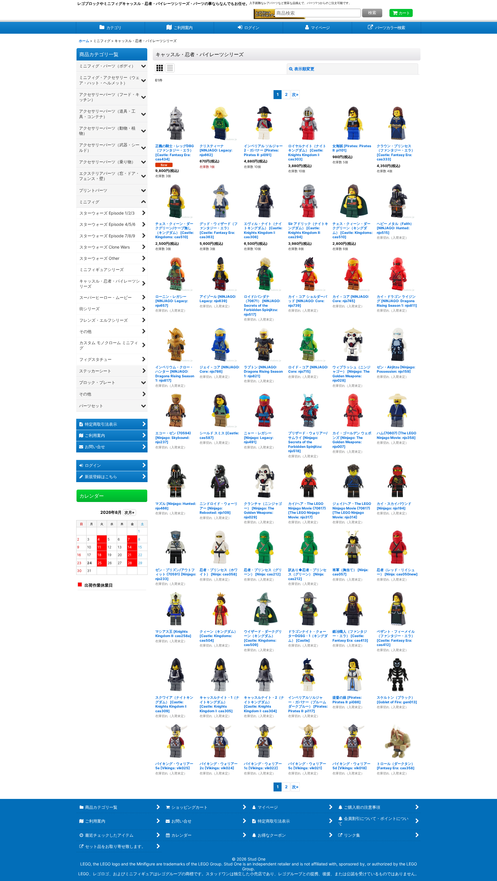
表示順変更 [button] (304, 68)
